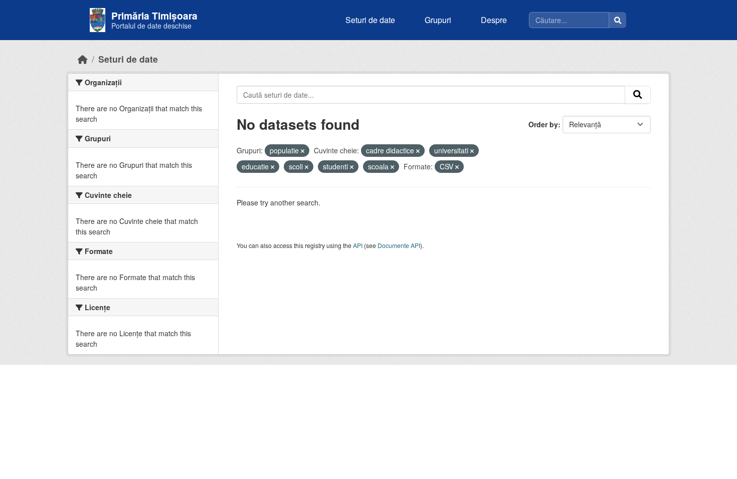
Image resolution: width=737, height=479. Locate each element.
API (357, 245)
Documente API (399, 245)
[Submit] (638, 95)
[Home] (83, 59)
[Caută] (617, 20)
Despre (494, 20)
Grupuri (438, 20)
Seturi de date (370, 20)
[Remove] (302, 151)
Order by (543, 124)
